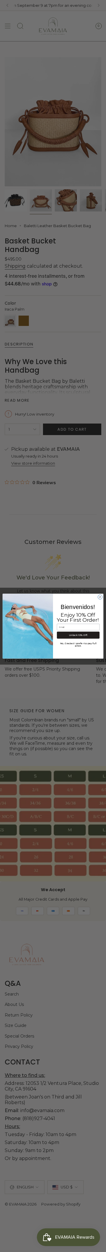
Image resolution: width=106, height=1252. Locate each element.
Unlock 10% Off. (78, 635)
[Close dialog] (100, 597)
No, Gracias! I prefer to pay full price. (78, 644)
